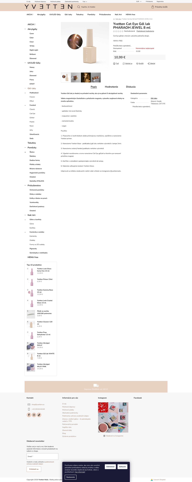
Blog (64, 433)
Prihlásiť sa (33, 469)
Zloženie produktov (69, 436)
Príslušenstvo (34, 185)
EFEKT (32, 84)
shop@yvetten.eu (38, 404)
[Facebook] (29, 415)
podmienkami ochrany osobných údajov (40, 463)
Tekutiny (32, 142)
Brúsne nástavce (36, 169)
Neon (32, 126)
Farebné (33, 105)
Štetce (32, 152)
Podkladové (34, 93)
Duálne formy (35, 160)
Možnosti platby (55, 2)
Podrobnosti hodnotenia (145, 31)
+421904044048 (38, 409)
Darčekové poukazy (37, 206)
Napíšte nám (66, 427)
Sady (31, 138)
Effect (32, 101)
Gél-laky (32, 88)
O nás (28, 2)
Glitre (32, 224)
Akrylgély (32, 29)
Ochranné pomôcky (37, 190)
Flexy (32, 80)
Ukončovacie (34, 134)
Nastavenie (70, 477)
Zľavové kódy (67, 430)
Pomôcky (32, 147)
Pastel (32, 122)
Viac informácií (80, 472)
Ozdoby (32, 240)
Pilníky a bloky (35, 164)
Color (32, 38)
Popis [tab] (94, 86)
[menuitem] (30, 14)
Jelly (31, 130)
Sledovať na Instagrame (114, 436)
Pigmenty (33, 249)
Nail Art (31, 215)
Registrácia (160, 1)
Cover (32, 33)
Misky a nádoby (35, 194)
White (32, 46)
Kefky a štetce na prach (38, 198)
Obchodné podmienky (72, 2)
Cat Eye (32, 113)
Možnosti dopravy (40, 2)
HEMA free (33, 257)
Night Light (34, 50)
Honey (32, 67)
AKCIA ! (31, 24)
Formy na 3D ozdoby (37, 244)
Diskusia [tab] (131, 86)
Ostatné (33, 177)
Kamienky (33, 236)
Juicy (31, 71)
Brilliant (33, 54)
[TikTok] (39, 415)
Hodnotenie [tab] (111, 86)
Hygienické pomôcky (37, 173)
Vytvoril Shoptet (159, 480)
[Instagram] (34, 415)
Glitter (32, 118)
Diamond (33, 58)
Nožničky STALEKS (37, 181)
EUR (137, 1)
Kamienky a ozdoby (37, 232)
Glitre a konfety (35, 219)
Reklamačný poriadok (70, 424)
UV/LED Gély (34, 62)
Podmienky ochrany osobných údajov (75, 416)
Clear (32, 42)
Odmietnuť (110, 467)
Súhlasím (122, 467)
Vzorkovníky (34, 202)
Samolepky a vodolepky (38, 253)
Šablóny (33, 156)
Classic (32, 97)
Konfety (32, 228)
